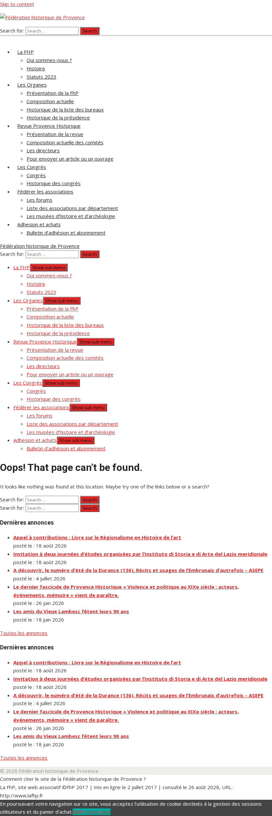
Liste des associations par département (72, 208)
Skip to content (17, 4)
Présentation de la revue (55, 134)
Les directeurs (43, 150)
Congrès (36, 175)
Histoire (36, 68)
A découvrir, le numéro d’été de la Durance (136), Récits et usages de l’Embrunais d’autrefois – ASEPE (138, 570)
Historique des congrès (54, 183)
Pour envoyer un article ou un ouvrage (70, 158)
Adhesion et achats (39, 224)
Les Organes (32, 84)
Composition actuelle (50, 101)
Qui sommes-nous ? (49, 60)
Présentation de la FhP (53, 93)
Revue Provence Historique (49, 125)
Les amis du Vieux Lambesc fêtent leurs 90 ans (71, 611)
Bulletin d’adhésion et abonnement (66, 232)
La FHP (25, 51)
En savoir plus (94, 811)
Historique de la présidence (58, 117)
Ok (76, 811)
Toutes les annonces (23, 633)
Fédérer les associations (45, 191)
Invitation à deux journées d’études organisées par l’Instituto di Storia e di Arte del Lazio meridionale (140, 554)
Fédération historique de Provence (40, 246)
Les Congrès (31, 167)
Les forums (39, 199)
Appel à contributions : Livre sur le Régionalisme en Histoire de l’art (97, 537)
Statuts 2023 (41, 76)
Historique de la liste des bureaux (65, 109)
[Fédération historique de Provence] (4, 38)
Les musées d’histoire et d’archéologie (71, 216)
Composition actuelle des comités (65, 142)
